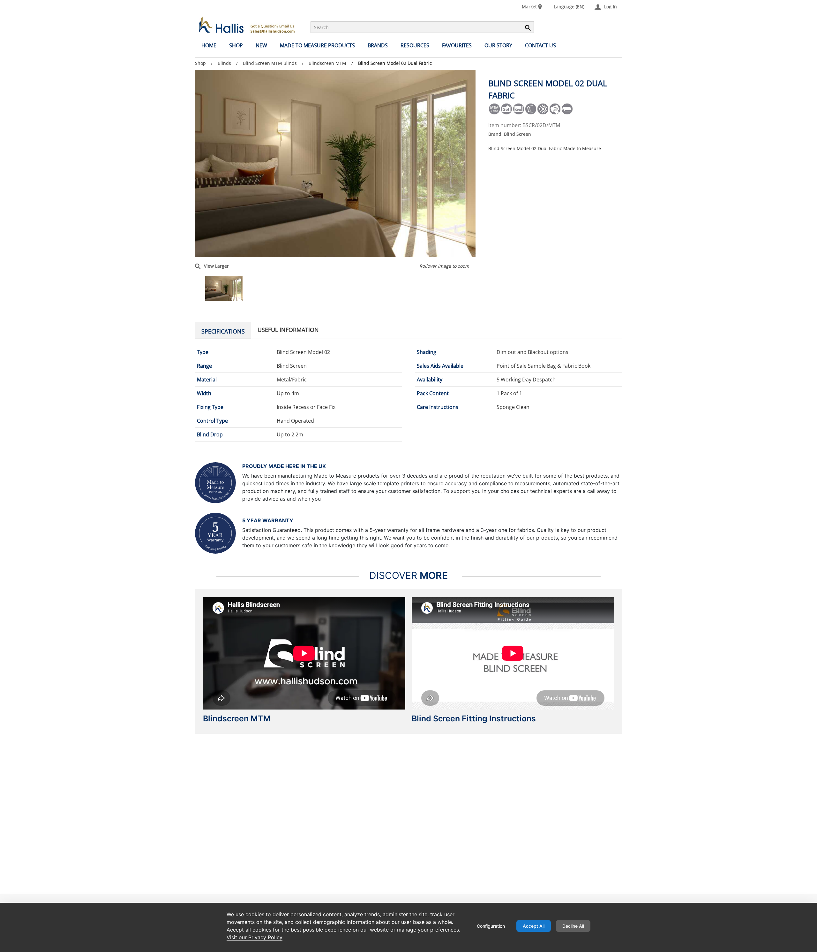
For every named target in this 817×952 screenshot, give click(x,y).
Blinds (224, 63)
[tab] (223, 330)
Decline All (573, 926)
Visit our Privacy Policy (254, 937)
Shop (200, 63)
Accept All (533, 926)
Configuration (491, 926)
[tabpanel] (408, 393)
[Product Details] (247, 25)
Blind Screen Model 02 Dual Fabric (395, 63)
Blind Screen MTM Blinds (270, 63)
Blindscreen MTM (327, 63)
